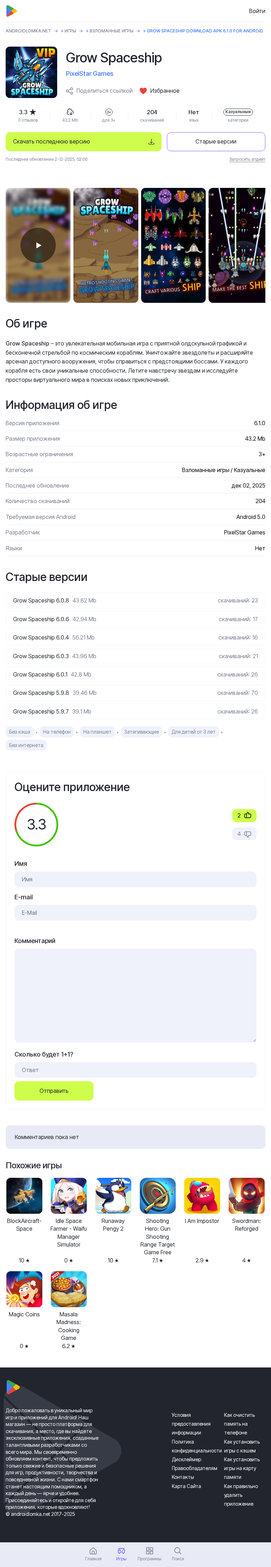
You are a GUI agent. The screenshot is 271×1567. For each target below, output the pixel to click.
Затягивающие (141, 732)
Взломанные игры (111, 30)
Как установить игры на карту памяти (242, 1468)
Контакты (183, 1477)
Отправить (54, 1090)
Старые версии (215, 141)
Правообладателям (194, 1468)
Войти (257, 10)
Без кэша (19, 732)
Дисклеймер (186, 1459)
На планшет (97, 732)
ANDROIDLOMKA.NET (28, 30)
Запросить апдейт (247, 159)
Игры (70, 30)
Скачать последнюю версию (51, 141)
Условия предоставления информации (191, 1424)
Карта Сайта (186, 1486)
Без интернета (26, 745)
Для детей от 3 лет (193, 732)
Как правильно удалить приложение (241, 1495)
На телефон (57, 732)
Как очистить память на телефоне (239, 1424)
